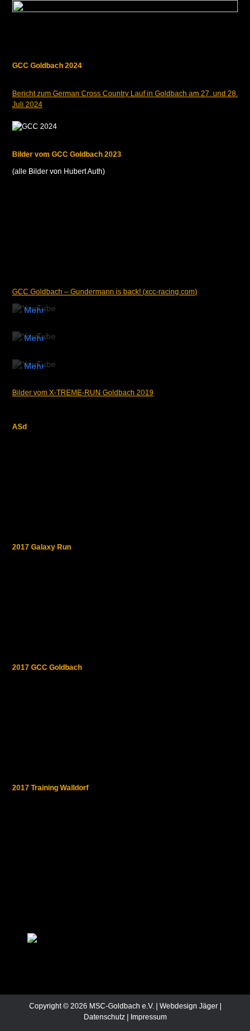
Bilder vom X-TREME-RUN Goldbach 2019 (83, 392)
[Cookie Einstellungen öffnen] (22, 1016)
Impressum (148, 1017)
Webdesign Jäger (189, 1006)
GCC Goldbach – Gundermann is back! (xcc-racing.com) (104, 292)
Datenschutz (104, 1017)
